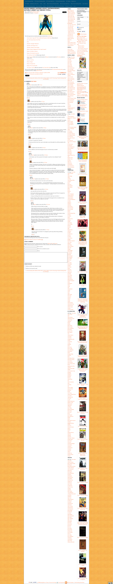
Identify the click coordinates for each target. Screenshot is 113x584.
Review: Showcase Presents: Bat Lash (83, 440)
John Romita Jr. (70, 507)
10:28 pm (46, 155)
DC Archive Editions (71, 133)
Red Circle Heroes (71, 165)
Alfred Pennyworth (71, 318)
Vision (69, 291)
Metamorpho (70, 403)
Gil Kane (69, 488)
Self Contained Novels (72, 53)
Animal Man (70, 319)
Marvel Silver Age (71, 16)
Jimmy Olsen (70, 379)
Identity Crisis (70, 157)
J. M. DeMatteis (70, 492)
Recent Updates (39, 6)
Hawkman (69, 373)
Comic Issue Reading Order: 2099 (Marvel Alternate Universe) (83, 316)
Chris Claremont (70, 469)
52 (68, 115)
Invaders (69, 232)
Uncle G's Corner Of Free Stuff (82, 51)
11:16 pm (47, 229)
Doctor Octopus (70, 207)
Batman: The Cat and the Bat (32, 65)
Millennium (70, 163)
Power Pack (70, 264)
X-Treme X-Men (70, 309)
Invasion (69, 160)
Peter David (70, 524)
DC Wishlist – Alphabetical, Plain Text (32, 3)
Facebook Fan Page (52, 582)
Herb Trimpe (70, 491)
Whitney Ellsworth (71, 541)
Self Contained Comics (72, 43)
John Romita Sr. (70, 508)
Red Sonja (69, 266)
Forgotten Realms (71, 50)
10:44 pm (46, 189)
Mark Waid (70, 517)
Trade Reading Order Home (79, 582)
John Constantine (71, 381)
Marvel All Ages (70, 69)
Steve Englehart (70, 536)
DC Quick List (70, 34)
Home (45, 3)
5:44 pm (44, 138)
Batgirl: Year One (30, 56)
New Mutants (70, 257)
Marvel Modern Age (71, 19)
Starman (69, 429)
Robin (69, 419)
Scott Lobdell (70, 532)
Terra (28, 41)
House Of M (70, 65)
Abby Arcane (70, 314)
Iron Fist (69, 235)
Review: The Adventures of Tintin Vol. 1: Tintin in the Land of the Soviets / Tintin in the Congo (83, 300)
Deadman (69, 344)
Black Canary (70, 326)
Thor (68, 287)
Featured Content (80, 123)
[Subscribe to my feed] (25, 72)
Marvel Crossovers (71, 78)
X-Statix (69, 308)
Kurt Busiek (70, 511)
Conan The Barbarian (71, 199)
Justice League (70, 387)
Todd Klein (70, 537)
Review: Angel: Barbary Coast (82, 217)
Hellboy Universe (71, 38)
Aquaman (69, 321)
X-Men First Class (71, 304)
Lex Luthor (70, 395)
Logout (55, 243)
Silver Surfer (70, 275)
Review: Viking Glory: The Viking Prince (82, 258)
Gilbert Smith (84, 107)
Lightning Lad (70, 397)
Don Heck (69, 474)
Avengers (69, 181)
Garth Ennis (70, 482)
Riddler (69, 417)
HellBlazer (69, 375)
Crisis (69, 125)
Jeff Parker (69, 496)
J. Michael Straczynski (72, 493)
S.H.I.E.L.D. (70, 271)
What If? (69, 110)
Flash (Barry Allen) (71, 358)
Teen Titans (45, 67)
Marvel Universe (71, 10)
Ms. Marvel (70, 253)
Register (49, 243)
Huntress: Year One (30, 59)
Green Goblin (70, 224)
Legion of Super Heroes (72, 394)
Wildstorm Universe (71, 32)
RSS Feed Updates (83, 34)
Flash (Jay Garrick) (71, 359)
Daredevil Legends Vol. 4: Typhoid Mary (81, 90)
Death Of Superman (71, 146)
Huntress (69, 377)
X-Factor (69, 297)
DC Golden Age (70, 26)
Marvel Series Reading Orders (76, 3)
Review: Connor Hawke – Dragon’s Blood (82, 203)
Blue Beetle (70, 329)
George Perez (70, 485)
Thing (69, 286)
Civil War (69, 59)
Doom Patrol (70, 351)
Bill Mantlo (70, 464)
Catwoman (69, 336)
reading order (50, 36)
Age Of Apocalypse (71, 58)
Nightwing (69, 405)
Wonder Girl (70, 453)
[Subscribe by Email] (25, 74)
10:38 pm (47, 178)
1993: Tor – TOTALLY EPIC (82, 94)
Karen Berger (70, 510)
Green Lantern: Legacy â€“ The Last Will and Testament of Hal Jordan (39, 37)
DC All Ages (70, 131)
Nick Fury (69, 260)
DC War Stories (70, 144)
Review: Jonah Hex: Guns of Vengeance (82, 579)
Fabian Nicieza (70, 477)
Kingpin (69, 239)
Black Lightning (71, 328)
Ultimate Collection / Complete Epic (71, 108)
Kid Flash (69, 390)
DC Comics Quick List (50, 1)
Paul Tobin (69, 522)
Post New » (34, 81)
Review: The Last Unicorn (82, 174)
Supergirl (69, 435)
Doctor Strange (70, 209)
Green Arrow (70, 360)
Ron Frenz (69, 525)
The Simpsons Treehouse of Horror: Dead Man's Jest (82, 105)
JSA (68, 386)
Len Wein (69, 513)
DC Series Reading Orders (60, 1)
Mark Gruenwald (71, 515)
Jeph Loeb (69, 497)
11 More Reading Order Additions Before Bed (34, 78)
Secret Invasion (70, 102)
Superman (69, 436)
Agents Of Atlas (70, 173)
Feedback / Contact (68, 6)
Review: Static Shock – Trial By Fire (83, 385)
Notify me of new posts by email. (31, 268)
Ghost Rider (70, 222)
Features (82, 48)
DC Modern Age (71, 30)
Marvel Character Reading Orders (53, 3)
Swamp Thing (70, 439)
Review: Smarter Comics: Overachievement (82, 399)
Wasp (69, 293)
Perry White (70, 408)
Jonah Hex (69, 384)
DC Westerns (70, 145)
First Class (69, 62)
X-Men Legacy (70, 306)
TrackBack (40, 239)
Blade (69, 188)
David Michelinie (71, 473)
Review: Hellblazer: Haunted (83, 482)
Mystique (69, 254)
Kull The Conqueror (71, 240)
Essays (83, 47)
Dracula (69, 210)
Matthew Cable (70, 402)
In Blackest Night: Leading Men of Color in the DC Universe (82, 370)
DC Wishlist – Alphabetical (71, 1)
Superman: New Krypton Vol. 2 (32, 45)
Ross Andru (70, 528)
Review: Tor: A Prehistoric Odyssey (80, 85)
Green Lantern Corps (71, 370)
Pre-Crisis (69, 24)
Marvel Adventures (71, 67)
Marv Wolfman (70, 518)
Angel (69, 177)
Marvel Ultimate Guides (72, 98)
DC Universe (70, 23)
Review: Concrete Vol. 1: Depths (83, 565)
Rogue (69, 268)
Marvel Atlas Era (71, 15)
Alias (68, 174)
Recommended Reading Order (57, 69)
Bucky (69, 189)
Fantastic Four (70, 218)
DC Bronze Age (70, 28)
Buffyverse (69, 39)
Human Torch (70, 229)
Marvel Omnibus (71, 93)
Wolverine (69, 295)
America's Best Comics (72, 42)
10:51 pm (48, 204)
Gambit (69, 221)
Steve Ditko (70, 535)
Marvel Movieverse (71, 91)
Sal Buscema (70, 530)
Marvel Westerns (71, 100)
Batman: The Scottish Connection (33, 53)
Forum (41, 3)
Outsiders (69, 406)
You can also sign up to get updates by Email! (34, 73)
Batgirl (47, 56)
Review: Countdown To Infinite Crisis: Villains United (82, 454)
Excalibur (69, 216)
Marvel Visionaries (71, 99)
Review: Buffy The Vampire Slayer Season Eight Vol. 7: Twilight (83, 188)
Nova (69, 261)
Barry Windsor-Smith (71, 463)
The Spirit (69, 449)
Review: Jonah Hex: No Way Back (82, 551)
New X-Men (70, 258)
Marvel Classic (70, 73)
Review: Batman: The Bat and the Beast (82, 469)
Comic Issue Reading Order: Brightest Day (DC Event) (83, 356)
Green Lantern (70, 362)
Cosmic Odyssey (71, 124)
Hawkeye (69, 225)
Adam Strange (70, 317)
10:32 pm (45, 162)
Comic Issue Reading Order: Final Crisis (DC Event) (83, 228)
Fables (69, 41)
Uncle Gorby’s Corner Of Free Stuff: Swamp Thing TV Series (82, 137)
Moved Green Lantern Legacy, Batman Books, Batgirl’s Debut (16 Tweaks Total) (42, 9)
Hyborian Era (70, 66)
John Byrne (70, 504)
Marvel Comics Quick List (64, 3)
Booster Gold (70, 330)
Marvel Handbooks (71, 83)
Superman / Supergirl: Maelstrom (33, 43)
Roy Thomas (70, 529)
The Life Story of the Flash (31, 55)
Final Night (70, 153)
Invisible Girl (70, 233)
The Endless (70, 444)
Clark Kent (69, 337)
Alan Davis (70, 460)
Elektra (69, 211)
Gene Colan (70, 484)
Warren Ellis (70, 540)
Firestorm (69, 355)
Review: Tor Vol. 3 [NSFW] (83, 95)
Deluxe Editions (70, 148)
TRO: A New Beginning (82, 68)
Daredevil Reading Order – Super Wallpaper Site (82, 87)
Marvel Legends (70, 86)
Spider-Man (70, 277)
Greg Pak (69, 489)
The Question (70, 447)
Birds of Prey (70, 325)
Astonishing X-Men (71, 180)
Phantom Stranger (71, 409)
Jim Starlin (69, 502)
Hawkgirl (69, 372)
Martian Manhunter (71, 401)
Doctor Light (70, 348)
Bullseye (69, 191)
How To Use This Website (59, 6)
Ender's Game (70, 49)
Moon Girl (79, 117)
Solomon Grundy (71, 427)
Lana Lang (69, 392)
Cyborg (69, 343)
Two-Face (69, 450)
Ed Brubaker (70, 475)
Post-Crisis (74, 24)
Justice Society (70, 388)
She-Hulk (69, 273)
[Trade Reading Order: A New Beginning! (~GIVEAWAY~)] (82, 67)
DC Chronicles (70, 136)
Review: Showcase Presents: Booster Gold (83, 509)
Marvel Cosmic (70, 76)
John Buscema (70, 503)
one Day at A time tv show (81, 83)
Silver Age (59, 56)
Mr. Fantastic (70, 251)
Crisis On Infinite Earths (72, 127)
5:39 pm (44, 127)
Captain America (71, 195)
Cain (68, 333)
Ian (26, 11)
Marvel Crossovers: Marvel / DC (71, 80)
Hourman (69, 376)
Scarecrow (69, 425)
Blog (32, 11)
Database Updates (36, 11)
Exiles (69, 217)
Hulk (68, 228)
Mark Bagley (70, 514)
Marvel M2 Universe (71, 87)
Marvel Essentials (71, 82)
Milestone (69, 161)
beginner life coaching (81, 91)
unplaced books (39, 70)
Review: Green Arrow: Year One (83, 285)
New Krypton (70, 164)
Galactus (69, 220)
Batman (69, 324)
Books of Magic (70, 123)
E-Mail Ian (83, 54)
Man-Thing (70, 244)
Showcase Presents (71, 167)
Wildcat (69, 451)
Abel (68, 315)
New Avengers (70, 255)
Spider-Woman (70, 279)
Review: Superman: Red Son (83, 495)
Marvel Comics (80, 39)
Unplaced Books (71, 45)
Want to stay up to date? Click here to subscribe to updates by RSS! (38, 72)
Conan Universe (70, 37)
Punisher (69, 265)
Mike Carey (70, 519)
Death (69, 345)
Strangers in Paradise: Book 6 (82, 99)
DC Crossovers (70, 140)
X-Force (69, 298)
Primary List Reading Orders (30, 6)
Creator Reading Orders (29, 1)
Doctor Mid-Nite (71, 349)
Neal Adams (70, 521)
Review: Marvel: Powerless (82, 271)
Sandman (69, 421)
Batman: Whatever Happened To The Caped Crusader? (36, 49)
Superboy (69, 433)
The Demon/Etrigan (71, 443)
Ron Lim (69, 526)
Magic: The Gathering (71, 51)
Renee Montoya (70, 416)
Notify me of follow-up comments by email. (33, 266)
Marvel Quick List (71, 21)
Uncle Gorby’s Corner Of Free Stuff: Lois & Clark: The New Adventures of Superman (82, 523)
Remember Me (81, 27)
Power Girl (69, 412)
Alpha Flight (70, 176)
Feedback (78, 54)
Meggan (69, 249)
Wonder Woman (70, 454)
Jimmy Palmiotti (70, 499)
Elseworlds (69, 151)
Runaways (69, 269)
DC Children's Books (71, 135)
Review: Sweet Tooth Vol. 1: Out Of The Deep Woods (83, 342)
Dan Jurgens (70, 471)
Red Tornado (70, 414)
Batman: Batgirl (30, 61)
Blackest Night (70, 121)
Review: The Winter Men (82, 426)
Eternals (69, 214)
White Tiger (70, 294)
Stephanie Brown (71, 432)
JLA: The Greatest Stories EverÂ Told (33, 39)
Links (75, 6)
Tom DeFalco (70, 539)
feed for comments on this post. (30, 239)
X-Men (69, 301)
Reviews (79, 47)
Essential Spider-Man (71, 213)
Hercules (69, 227)
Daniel (31, 127)
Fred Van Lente (70, 480)
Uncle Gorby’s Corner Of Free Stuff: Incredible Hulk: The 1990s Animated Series (82, 327)
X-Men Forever (70, 305)
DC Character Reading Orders (40, 1)
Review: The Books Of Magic (82, 537)
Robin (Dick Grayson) (71, 420)
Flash (69, 356)
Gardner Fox (70, 481)
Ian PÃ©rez (84, 101)
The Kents (69, 446)
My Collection (85, 3)
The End (69, 105)
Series (86, 40)
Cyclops (69, 200)
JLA (68, 380)
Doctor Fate (70, 347)
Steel (68, 431)
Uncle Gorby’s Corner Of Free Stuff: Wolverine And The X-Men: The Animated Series (82, 148)
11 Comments (35, 12)
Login (52, 243)
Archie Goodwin (70, 462)
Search (44, 6)
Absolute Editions (71, 116)
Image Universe (70, 35)
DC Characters (80, 43)
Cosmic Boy (70, 341)
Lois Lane (69, 398)
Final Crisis (70, 152)
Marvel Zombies (70, 246)
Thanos (69, 284)
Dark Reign (70, 61)
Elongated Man (70, 354)
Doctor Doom (70, 206)
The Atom (69, 442)
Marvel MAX (70, 90)
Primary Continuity (71, 12)
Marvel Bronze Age (71, 17)
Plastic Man (70, 410)
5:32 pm (42, 101)
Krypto (69, 391)
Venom (69, 290)
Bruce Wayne (70, 332)
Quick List (85, 39)
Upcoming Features (50, 6)
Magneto (69, 243)
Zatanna (69, 455)
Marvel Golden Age (71, 13)
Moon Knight (70, 250)
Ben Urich (69, 184)
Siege (69, 103)
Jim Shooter (70, 500)
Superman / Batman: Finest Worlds (33, 47)
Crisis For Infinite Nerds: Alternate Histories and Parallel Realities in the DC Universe (82, 243)
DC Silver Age (70, 27)
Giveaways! (79, 55)
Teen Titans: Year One (31, 67)
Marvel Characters (81, 40)
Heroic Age (70, 63)
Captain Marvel (70, 198)
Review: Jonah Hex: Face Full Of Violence (82, 413)
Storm (69, 282)
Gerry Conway (70, 486)
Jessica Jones (70, 238)
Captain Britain (70, 196)
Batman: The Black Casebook (32, 51)
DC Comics (79, 41)
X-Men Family (70, 302)
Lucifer (69, 399)
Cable (69, 192)
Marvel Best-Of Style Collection (71, 71)
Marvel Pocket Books (71, 94)
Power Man (70, 262)
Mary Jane (69, 247)
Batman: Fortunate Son (31, 63)
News (79, 48)
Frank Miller (70, 478)
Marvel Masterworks (71, 88)
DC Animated (70, 132)
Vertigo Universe (71, 31)
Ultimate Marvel (71, 20)
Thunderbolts (70, 288)
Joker (69, 383)
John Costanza (70, 506)
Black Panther (70, 185)
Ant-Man (69, 178)
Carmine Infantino (71, 467)
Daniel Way (70, 470)
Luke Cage (69, 242)
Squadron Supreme (71, 280)
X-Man (69, 299)
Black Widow (70, 187)
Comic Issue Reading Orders (82, 50)
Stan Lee (69, 533)
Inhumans (69, 231)
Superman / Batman (71, 438)
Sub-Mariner (70, 283)
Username (79, 21)
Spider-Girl (70, 276)
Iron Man (69, 236)
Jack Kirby (69, 495)
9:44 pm (44, 147)
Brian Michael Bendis (71, 466)
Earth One (69, 149)
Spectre (69, 428)
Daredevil (69, 202)
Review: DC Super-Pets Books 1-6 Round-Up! (83, 161)
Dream (69, 352)
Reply (28, 97)
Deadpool (69, 203)
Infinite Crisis (70, 158)
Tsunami (69, 106)
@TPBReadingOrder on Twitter (43, 582)
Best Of (69, 120)
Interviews (86, 48)
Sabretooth (69, 272)
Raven (69, 413)
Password (78, 24)
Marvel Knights (70, 84)
